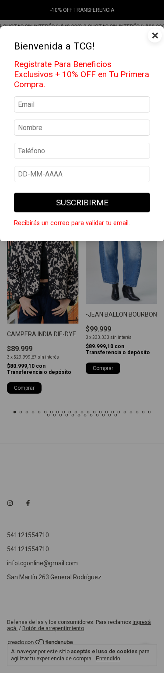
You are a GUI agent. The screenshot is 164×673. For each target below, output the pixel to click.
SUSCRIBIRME (82, 202)
